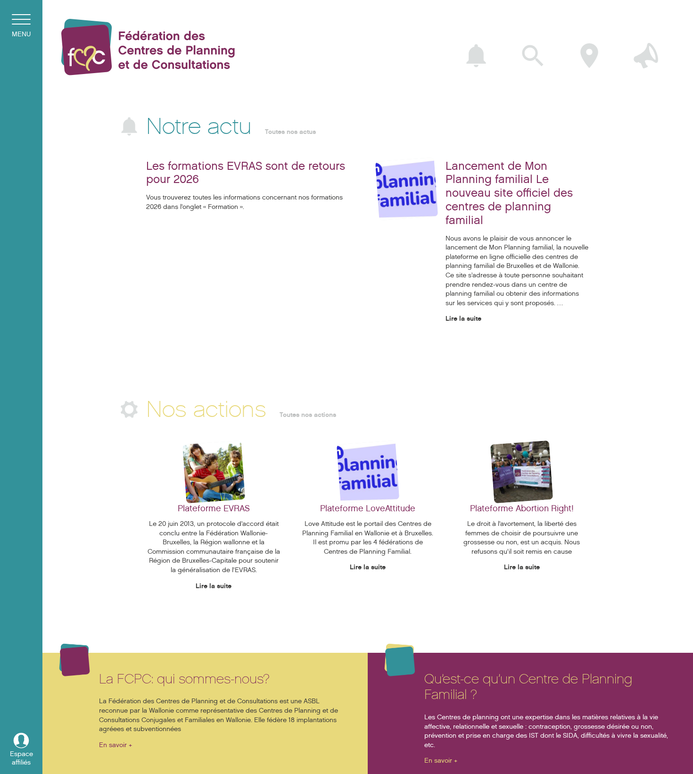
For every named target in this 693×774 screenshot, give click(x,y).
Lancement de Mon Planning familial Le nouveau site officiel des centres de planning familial (509, 193)
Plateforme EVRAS (214, 508)
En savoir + (115, 745)
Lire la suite (463, 319)
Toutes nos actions (308, 415)
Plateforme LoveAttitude (367, 508)
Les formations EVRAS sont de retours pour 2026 (245, 173)
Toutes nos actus (290, 132)
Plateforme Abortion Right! (522, 508)
